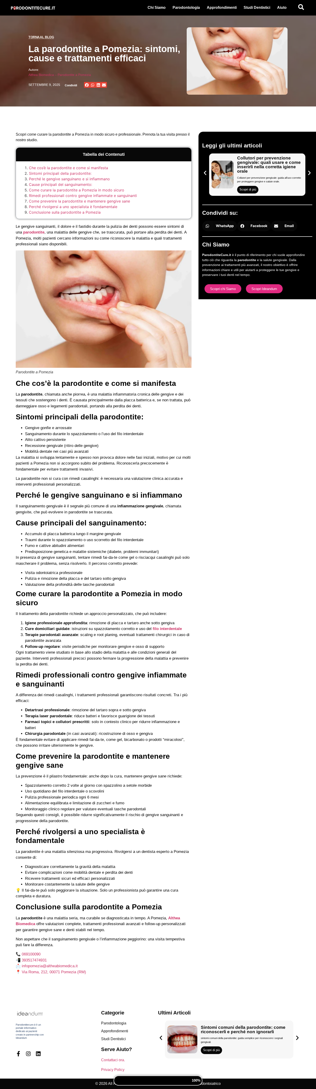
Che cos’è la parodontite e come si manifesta (68, 167)
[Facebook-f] (18, 1053)
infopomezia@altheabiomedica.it (50, 966)
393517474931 (34, 960)
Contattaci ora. (113, 1060)
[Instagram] (28, 1053)
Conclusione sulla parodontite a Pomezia (65, 212)
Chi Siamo (157, 7)
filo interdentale (167, 629)
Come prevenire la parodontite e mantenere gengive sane (79, 201)
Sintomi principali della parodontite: (60, 173)
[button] (87, 85)
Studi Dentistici (257, 7)
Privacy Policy (112, 1070)
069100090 (31, 954)
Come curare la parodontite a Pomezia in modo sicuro (76, 190)
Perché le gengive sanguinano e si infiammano (69, 179)
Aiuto (282, 7)
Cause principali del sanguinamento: (60, 184)
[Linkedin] (38, 1053)
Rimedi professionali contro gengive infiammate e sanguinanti (83, 195)
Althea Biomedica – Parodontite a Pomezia (59, 75)
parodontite (33, 232)
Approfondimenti (222, 7)
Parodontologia (186, 7)
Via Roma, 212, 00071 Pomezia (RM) (54, 972)
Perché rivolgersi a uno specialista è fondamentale (73, 206)
